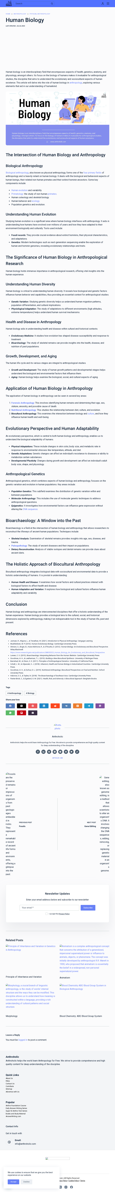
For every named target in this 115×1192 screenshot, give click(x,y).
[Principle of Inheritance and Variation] (30, 958)
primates (52, 194)
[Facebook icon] (38, 752)
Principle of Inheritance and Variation (24, 977)
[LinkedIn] (44, 705)
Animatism (65, 977)
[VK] (66, 705)
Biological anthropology (17, 172)
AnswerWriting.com (13, 1116)
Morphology (12, 1016)
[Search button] (52, 3)
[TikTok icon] (77, 752)
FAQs (8, 1081)
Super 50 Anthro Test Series (16, 1111)
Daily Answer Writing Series (16, 1108)
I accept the (59, 914)
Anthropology (14, 693)
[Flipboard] (21, 712)
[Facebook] (10, 705)
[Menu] (108, 3)
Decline (26, 1182)
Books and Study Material (16, 1114)
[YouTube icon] (71, 752)
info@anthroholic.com (25, 1144)
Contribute (10, 1086)
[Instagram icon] (60, 752)
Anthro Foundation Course (16, 1106)
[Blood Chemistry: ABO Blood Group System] (84, 998)
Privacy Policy (64, 914)
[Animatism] (84, 958)
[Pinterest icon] (66, 752)
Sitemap (9, 1089)
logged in (22, 1040)
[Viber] (100, 705)
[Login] (103, 3)
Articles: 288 (57, 758)
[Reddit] (55, 705)
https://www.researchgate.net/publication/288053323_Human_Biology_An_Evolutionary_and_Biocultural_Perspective (57, 652)
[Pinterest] (32, 705)
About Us (9, 1078)
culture (91, 413)
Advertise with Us (12, 1092)
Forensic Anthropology (22, 403)
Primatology (17, 194)
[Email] (32, 712)
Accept (13, 1182)
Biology (30, 693)
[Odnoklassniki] (77, 705)
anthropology (76, 82)
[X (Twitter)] (21, 705)
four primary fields (92, 172)
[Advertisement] (57, 49)
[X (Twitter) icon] (55, 752)
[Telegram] (88, 705)
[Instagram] (66, 1187)
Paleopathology (19, 545)
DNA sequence (30, 509)
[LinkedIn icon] (43, 752)
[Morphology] (30, 998)
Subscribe (88, 907)
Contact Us (10, 1084)
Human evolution (19, 190)
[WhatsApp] (10, 712)
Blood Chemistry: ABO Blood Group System (81, 1016)
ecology (35, 201)
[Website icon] (49, 752)
